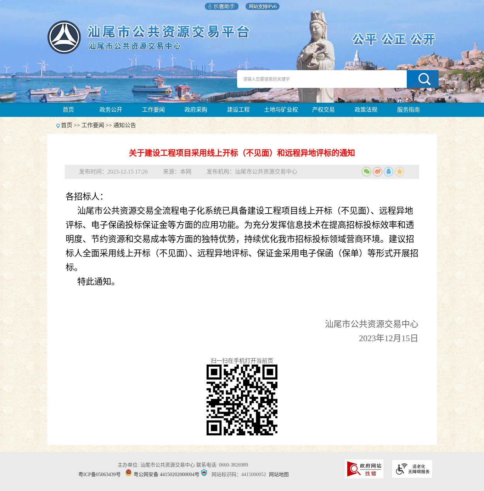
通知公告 (124, 125)
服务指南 (408, 110)
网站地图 (279, 474)
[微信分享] (366, 171)
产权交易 (323, 110)
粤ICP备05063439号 (99, 474)
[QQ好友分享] (388, 171)
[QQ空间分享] (399, 171)
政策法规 (366, 110)
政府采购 (196, 110)
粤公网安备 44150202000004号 (166, 474)
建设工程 (238, 110)
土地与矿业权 (281, 110)
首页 (68, 110)
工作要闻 (153, 110)
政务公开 (111, 110)
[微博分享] (377, 171)
